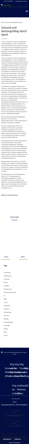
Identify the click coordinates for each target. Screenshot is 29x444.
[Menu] (27, 10)
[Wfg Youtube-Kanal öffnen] (19, 358)
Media (5, 299)
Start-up (6, 335)
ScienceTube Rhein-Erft (10, 292)
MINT (5, 332)
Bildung (6, 328)
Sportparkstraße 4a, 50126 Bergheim (14, 405)
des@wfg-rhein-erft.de (14, 230)
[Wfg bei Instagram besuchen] (14, 358)
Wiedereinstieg (7, 312)
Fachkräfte (6, 285)
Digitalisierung (7, 276)
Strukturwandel (8, 289)
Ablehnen (18, 439)
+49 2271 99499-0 (8, 1)
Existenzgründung (8, 322)
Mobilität (6, 319)
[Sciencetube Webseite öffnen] (4, 362)
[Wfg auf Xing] (24, 362)
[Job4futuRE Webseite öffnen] (17, 379)
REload (6, 282)
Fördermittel (7, 325)
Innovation (6, 315)
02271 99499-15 (14, 228)
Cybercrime (7, 279)
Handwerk (6, 309)
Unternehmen (7, 272)
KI (4, 295)
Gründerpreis (7, 305)
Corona (5, 302)
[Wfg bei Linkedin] (12, 379)
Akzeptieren (7, 439)
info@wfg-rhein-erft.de (21, 1)
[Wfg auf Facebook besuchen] (9, 358)
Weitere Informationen (14, 442)
